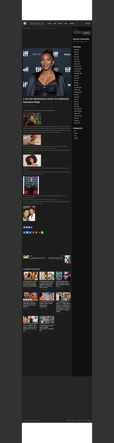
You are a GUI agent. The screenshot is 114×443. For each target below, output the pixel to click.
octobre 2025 (77, 70)
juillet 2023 (76, 120)
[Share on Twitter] (27, 232)
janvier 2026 (77, 63)
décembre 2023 (77, 108)
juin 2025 (76, 80)
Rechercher (76, 30)
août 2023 (76, 118)
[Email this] (42, 232)
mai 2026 (76, 54)
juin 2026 (76, 52)
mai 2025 (76, 82)
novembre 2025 (77, 68)
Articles (60, 23)
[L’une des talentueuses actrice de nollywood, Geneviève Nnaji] (30, 276)
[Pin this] (36, 232)
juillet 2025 (76, 78)
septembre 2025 (78, 73)
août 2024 (76, 94)
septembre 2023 (78, 115)
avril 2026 (76, 56)
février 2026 (77, 61)
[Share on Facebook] (24, 232)
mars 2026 (76, 59)
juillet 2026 (76, 49)
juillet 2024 (76, 96)
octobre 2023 (77, 113)
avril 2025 (76, 85)
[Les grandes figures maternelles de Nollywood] (34, 258)
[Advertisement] (57, 10)
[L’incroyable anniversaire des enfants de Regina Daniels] (59, 259)
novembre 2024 (77, 87)
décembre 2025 (77, 66)
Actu (55, 23)
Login (88, 23)
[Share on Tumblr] (33, 232)
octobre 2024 (77, 89)
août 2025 (76, 75)
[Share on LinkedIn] (30, 232)
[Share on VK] (39, 232)
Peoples (72, 23)
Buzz (66, 23)
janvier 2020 (77, 122)
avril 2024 (76, 104)
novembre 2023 (77, 111)
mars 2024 (76, 106)
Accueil (49, 23)
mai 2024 (76, 101)
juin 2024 (76, 99)
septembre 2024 (78, 92)
